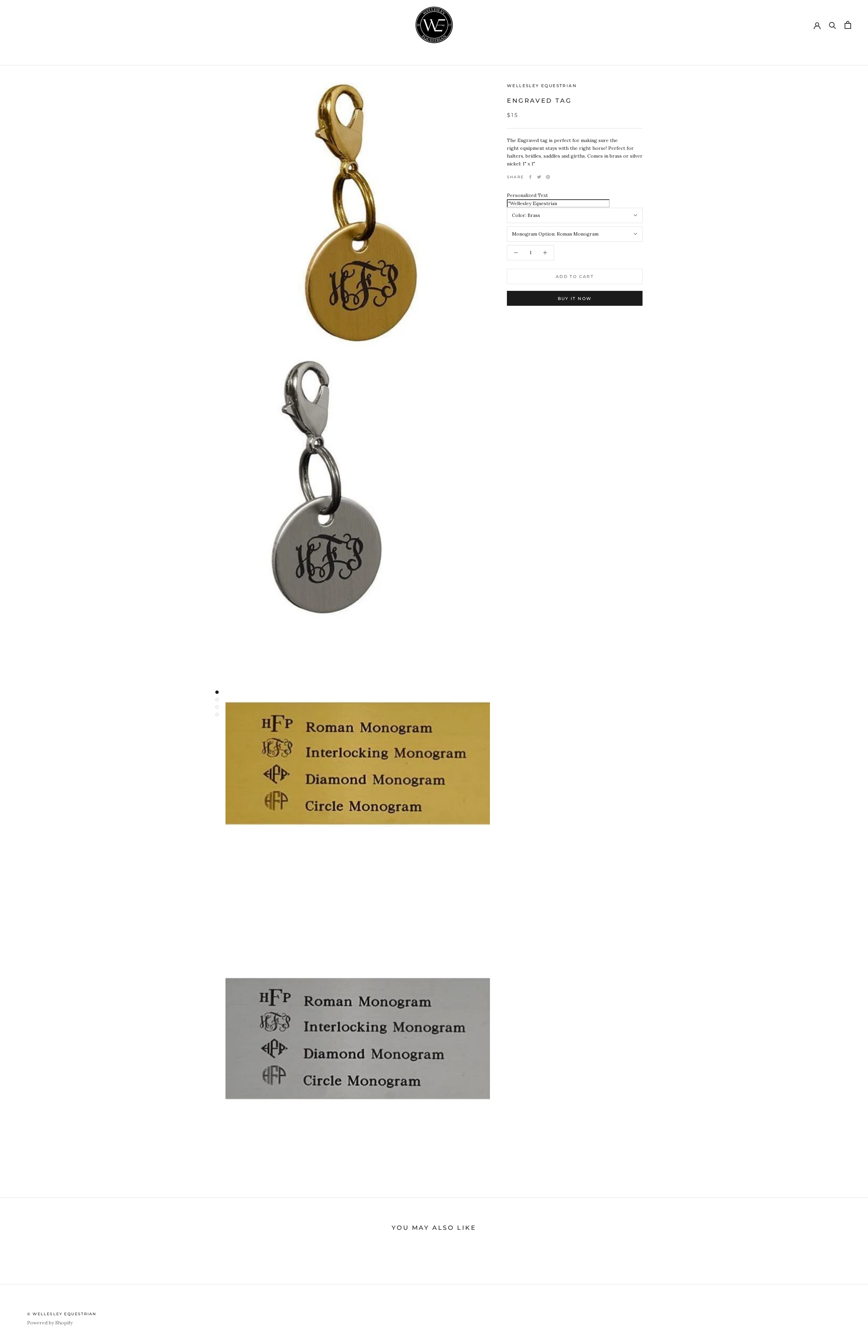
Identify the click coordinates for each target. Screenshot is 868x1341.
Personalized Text (527, 195)
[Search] (832, 24)
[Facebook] (530, 177)
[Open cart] (848, 25)
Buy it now (575, 298)
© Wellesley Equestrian (61, 1314)
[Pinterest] (548, 177)
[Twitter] (539, 177)
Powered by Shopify (50, 1323)
